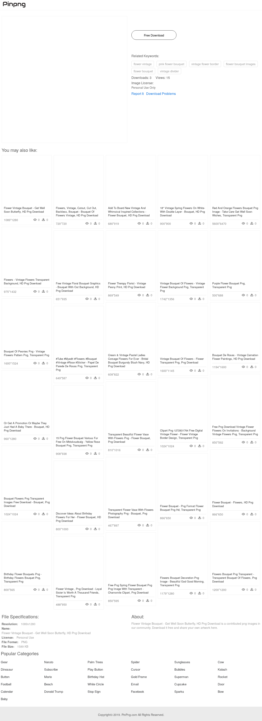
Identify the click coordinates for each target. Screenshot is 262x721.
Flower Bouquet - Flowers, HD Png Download (232, 504)
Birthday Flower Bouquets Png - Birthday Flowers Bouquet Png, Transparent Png (23, 577)
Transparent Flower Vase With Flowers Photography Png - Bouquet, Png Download (131, 513)
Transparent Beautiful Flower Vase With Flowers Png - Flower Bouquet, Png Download (129, 438)
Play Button (95, 669)
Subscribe (51, 669)
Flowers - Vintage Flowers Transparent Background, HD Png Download (26, 281)
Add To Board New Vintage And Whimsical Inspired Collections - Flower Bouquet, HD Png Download (129, 211)
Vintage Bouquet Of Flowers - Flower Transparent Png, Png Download (182, 360)
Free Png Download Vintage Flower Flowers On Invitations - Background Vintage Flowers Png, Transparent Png (235, 430)
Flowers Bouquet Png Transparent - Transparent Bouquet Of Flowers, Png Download (234, 577)
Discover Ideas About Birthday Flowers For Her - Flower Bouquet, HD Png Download (78, 517)
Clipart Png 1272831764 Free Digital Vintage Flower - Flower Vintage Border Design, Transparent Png (181, 434)
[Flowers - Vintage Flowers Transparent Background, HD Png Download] (27, 273)
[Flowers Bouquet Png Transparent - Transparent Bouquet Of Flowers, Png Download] (235, 568)
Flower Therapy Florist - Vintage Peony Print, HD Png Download (127, 285)
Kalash (222, 669)
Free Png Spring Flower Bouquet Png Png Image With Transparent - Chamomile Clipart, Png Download (130, 588)
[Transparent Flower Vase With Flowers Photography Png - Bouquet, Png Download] (131, 504)
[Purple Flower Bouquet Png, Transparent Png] (235, 277)
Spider (135, 662)
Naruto (48, 662)
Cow (221, 662)
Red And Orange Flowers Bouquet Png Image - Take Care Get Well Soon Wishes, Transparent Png (235, 211)
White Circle (96, 684)
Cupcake (180, 684)
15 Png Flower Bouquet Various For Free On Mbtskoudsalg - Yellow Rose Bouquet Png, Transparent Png (78, 441)
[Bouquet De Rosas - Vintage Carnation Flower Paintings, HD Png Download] (235, 349)
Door (221, 684)
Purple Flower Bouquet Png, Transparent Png (228, 285)
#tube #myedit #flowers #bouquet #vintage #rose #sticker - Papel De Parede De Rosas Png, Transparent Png (77, 364)
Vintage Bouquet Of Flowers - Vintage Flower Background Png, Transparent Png (182, 287)
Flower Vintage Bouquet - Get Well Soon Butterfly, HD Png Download (24, 209)
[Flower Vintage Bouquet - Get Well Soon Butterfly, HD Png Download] (27, 202)
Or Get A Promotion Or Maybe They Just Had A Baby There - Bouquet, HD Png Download (26, 426)
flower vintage (143, 64)
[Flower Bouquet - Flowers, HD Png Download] (235, 496)
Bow (221, 691)
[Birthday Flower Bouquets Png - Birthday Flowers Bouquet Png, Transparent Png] (27, 568)
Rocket (222, 676)
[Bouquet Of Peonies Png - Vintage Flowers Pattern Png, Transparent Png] (27, 345)
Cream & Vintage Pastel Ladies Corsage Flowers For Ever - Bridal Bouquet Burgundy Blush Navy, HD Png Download (129, 360)
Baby (4, 699)
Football (6, 684)
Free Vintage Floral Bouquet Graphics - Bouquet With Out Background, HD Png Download (78, 287)
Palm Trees (95, 662)
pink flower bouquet (171, 64)
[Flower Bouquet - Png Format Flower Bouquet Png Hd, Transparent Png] (183, 500)
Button (5, 676)
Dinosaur (7, 669)
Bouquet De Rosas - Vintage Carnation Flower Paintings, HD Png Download (235, 357)
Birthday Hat (96, 676)
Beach (48, 684)
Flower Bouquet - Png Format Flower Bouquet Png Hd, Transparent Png (181, 508)
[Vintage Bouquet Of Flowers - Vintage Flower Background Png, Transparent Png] (183, 277)
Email (135, 684)
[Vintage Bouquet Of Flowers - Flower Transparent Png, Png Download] (183, 353)
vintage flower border (205, 64)
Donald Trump (53, 691)
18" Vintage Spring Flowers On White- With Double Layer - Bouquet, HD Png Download (182, 211)
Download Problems (161, 93)
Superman (181, 676)
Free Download (154, 35)
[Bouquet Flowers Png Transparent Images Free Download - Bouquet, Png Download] (27, 492)
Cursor (135, 669)
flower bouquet (143, 71)
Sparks (179, 691)
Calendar (7, 691)
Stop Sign (94, 691)
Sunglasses (182, 662)
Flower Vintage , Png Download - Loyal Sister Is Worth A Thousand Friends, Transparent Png (79, 592)
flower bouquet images (240, 64)
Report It (137, 93)
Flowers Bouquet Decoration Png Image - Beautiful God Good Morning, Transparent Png (182, 581)
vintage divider (169, 71)
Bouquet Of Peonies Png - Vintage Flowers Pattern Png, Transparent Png (26, 353)
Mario (48, 676)
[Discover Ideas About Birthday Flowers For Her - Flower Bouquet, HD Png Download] (79, 507)
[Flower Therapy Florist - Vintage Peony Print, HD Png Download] (131, 277)
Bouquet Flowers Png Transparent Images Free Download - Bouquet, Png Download (27, 502)
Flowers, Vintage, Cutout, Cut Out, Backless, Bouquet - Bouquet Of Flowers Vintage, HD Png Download (77, 211)
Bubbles (179, 669)
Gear (4, 662)
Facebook (137, 691)
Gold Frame (139, 676)
